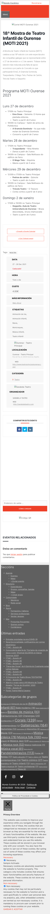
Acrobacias (6, 704)
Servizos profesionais (20, 614)
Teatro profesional (28, 766)
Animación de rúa (19, 704)
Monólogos (28, 733)
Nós (7, 619)
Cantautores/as (11, 716)
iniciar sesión (16, 554)
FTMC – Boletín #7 (14, 658)
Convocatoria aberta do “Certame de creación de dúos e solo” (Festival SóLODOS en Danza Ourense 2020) (27, 653)
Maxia (6, 733)
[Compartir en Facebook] (19, 429)
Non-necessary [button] (10, 883)
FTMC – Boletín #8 (14, 647)
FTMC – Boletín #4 (14, 672)
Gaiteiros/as (34, 725)
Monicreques (18, 733)
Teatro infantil (21, 763)
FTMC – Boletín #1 (13, 688)
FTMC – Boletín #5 (14, 663)
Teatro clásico (34, 757)
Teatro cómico (31, 760)
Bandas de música (24, 712)
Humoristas (8, 729)
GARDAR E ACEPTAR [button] (12, 909)
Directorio (10, 584)
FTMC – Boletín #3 (14, 674)
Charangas (31, 715)
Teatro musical (9, 766)
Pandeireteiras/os (17, 753)
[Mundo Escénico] (10, 3)
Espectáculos (16, 587)
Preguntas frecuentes (20, 622)
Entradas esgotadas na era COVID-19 (21, 639)
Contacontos (7, 721)
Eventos (14, 576)
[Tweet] (24, 429)
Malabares (44, 729)
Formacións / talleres (20, 611)
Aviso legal (20, 787)
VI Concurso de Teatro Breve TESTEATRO (24, 677)
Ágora (8, 608)
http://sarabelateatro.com (23, 404)
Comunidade (11, 597)
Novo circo (28, 749)
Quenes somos (17, 624)
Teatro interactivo (38, 764)
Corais (25, 720)
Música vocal (12, 748)
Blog (8, 605)
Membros (15, 600)
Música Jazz (19, 741)
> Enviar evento (17, 581)
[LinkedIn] (30, 429)
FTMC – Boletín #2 (14, 680)
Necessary (11, 860)
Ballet (4, 712)
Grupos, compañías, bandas (22, 589)
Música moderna (35, 741)
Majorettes (33, 729)
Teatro (17, 379)
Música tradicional (35, 745)
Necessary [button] (8, 857)
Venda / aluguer (17, 616)
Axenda (9, 573)
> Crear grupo (17, 595)
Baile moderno (25, 708)
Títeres (22, 769)
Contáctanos (16, 627)
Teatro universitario (10, 769)
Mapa (13, 578)
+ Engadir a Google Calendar (25, 231)
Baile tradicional (42, 708)
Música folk (29, 737)
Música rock (13, 744)
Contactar (31, 787)
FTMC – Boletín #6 (14, 661)
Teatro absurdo (20, 757)
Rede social (16, 603)
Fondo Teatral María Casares (18, 690)
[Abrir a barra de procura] (2, 8)
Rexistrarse (37, 3)
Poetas (39, 753)
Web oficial (16, 303)
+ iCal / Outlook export (25, 238)
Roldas (6, 757)
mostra (13, 252)
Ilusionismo (21, 729)
